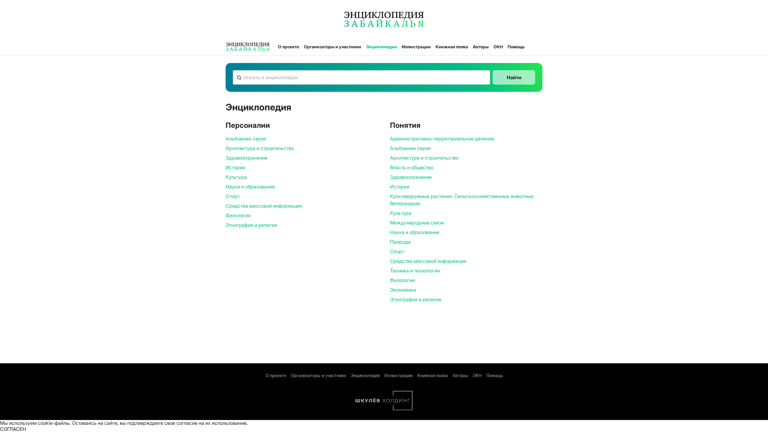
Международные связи (417, 223)
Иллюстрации (416, 46)
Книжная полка (452, 46)
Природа (400, 242)
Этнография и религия (251, 225)
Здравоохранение (246, 158)
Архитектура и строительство (260, 148)
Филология (238, 215)
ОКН (498, 46)
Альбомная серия (246, 139)
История (235, 167)
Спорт (233, 196)
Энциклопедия (381, 46)
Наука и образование (250, 187)
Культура (236, 177)
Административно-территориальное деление (442, 139)
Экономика (403, 290)
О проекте (288, 46)
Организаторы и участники (332, 46)
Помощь (516, 46)
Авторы (481, 46)
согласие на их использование (211, 423)
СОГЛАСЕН (13, 429)
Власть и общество (411, 167)
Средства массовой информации (264, 206)
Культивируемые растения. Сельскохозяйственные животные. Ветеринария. (462, 199)
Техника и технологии (415, 271)
